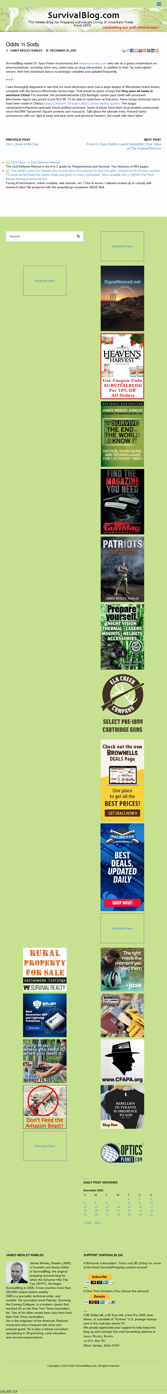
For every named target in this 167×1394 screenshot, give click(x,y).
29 (129, 1214)
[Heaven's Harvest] (122, 366)
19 (96, 1210)
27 (107, 1214)
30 (140, 1214)
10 (151, 1202)
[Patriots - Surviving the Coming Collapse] (122, 569)
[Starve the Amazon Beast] (45, 1107)
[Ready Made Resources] (122, 637)
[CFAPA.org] (122, 1061)
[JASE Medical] (122, 969)
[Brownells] (122, 780)
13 (107, 1206)
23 (140, 1210)
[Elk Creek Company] (122, 704)
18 (85, 1210)
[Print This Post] (123, 50)
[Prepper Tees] (122, 1107)
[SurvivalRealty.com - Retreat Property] (45, 969)
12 (96, 1206)
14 (118, 1206)
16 (140, 1206)
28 (118, 1214)
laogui (48, 103)
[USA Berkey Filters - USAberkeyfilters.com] (45, 1061)
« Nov (88, 1222)
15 (129, 1206)
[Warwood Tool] (122, 1015)
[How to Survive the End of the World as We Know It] (122, 434)
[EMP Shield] (45, 1015)
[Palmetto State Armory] (122, 867)
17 (151, 1206)
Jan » (98, 1222)
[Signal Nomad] (122, 298)
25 (85, 1214)
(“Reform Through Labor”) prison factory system (86, 103)
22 (129, 1210)
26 (96, 1214)
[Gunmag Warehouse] (122, 501)
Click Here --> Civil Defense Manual (33, 162)
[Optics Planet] (122, 1153)
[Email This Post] (128, 50)
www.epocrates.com (93, 63)
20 (107, 1210)
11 (85, 1206)
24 (151, 1210)
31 (151, 1214)
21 (118, 1210)
